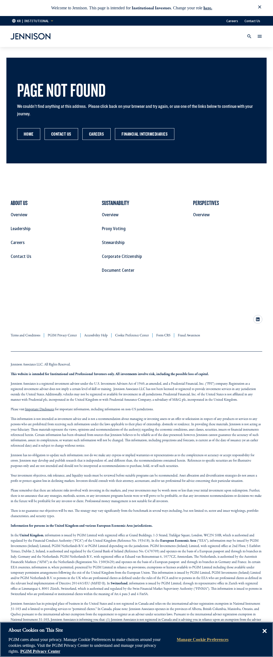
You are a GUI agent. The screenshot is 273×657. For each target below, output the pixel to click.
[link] (257, 319)
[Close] (264, 635)
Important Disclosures (39, 409)
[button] (259, 8)
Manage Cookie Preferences (202, 639)
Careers (232, 20)
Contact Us (252, 20)
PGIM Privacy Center (40, 651)
